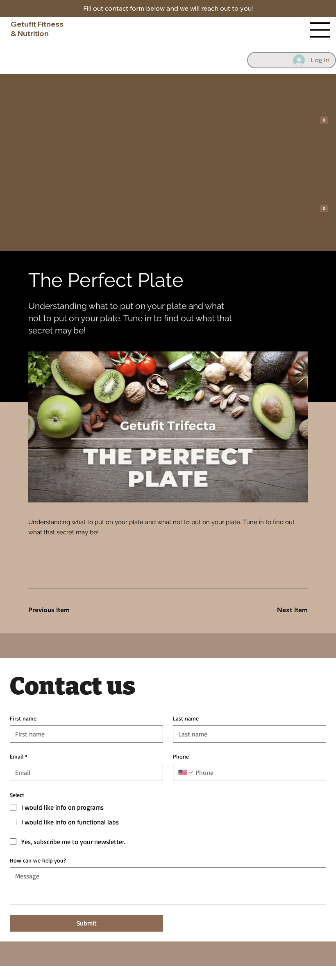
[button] (324, 118)
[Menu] (320, 30)
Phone (181, 756)
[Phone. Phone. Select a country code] (186, 772)
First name (23, 718)
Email (18, 756)
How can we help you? (38, 860)
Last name (186, 718)
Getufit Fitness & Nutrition (37, 28)
